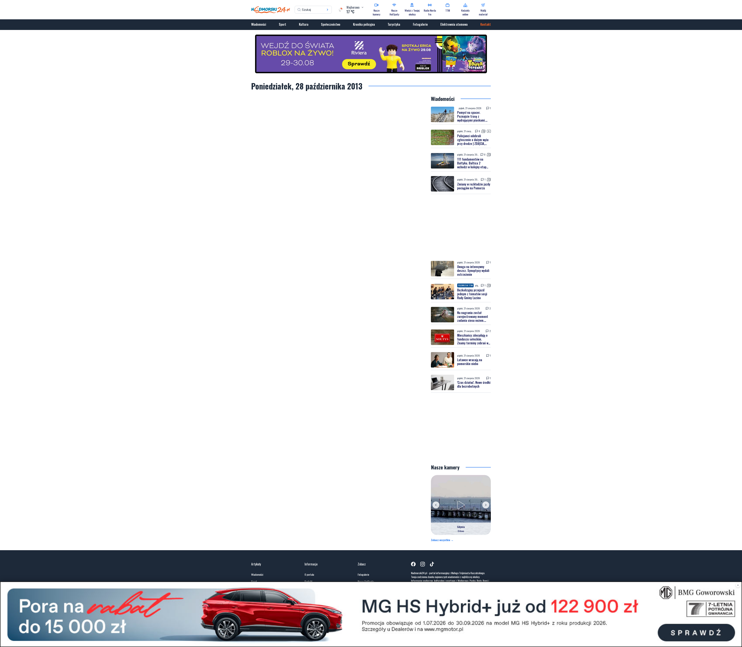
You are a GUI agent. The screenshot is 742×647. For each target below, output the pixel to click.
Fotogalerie (420, 24)
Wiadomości (258, 24)
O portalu (309, 574)
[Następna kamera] (485, 504)
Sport (282, 24)
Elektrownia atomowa (454, 24)
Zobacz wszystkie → (442, 540)
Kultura (303, 24)
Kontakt (485, 24)
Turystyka (394, 24)
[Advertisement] (461, 227)
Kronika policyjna (364, 24)
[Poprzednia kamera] (435, 504)
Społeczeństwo (330, 24)
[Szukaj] (327, 10)
